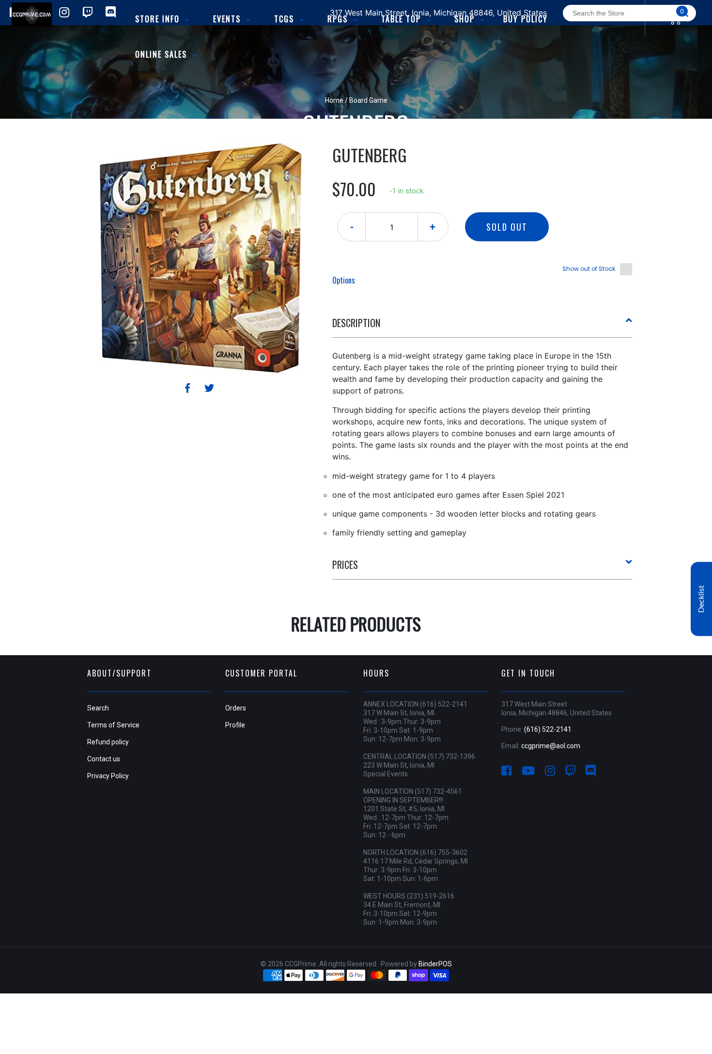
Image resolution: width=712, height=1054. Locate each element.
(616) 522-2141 (548, 729)
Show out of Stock (588, 269)
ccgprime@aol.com (550, 746)
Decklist (701, 599)
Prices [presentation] (345, 564)
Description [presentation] (356, 322)
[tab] (482, 326)
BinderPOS (435, 964)
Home (334, 100)
